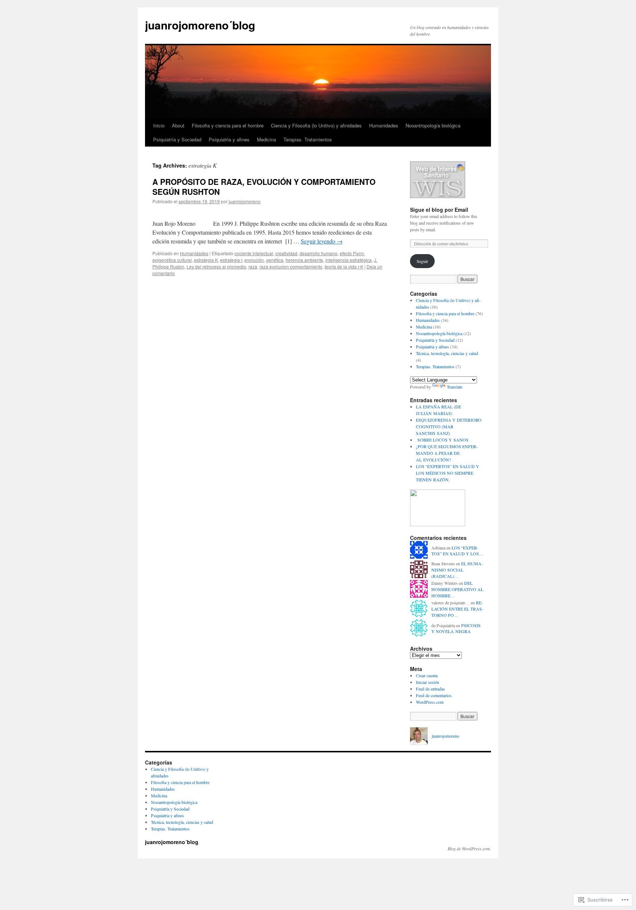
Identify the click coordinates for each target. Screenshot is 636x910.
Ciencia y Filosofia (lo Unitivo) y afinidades (316, 125)
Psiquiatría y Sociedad (177, 139)
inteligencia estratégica (348, 260)
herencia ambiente (304, 260)
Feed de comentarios (434, 695)
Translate (454, 387)
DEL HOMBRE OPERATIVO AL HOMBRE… (457, 589)
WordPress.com (430, 702)
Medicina (266, 139)
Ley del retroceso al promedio (216, 266)
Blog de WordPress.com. (469, 848)
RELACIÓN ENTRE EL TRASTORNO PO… (457, 609)
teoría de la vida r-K (344, 266)
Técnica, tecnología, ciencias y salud (447, 353)
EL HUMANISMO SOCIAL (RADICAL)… (457, 570)
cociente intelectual (253, 253)
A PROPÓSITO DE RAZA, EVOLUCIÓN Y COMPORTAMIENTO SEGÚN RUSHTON (263, 186)
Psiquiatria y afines (229, 139)
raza (252, 266)
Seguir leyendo (322, 241)
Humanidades (383, 125)
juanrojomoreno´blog (200, 25)
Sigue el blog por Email (439, 209)
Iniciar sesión (427, 682)
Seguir (422, 261)
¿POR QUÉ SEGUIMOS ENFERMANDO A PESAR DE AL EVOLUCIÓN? (447, 453)
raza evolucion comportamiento (290, 266)
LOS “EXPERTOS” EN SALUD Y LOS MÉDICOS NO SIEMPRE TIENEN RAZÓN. (447, 472)
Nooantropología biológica (433, 125)
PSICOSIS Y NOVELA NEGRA (456, 628)
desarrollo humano (319, 253)
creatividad (286, 253)
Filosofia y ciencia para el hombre (228, 125)
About (178, 125)
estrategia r (231, 260)
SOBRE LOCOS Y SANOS (442, 440)
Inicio (159, 125)
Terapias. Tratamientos (307, 139)
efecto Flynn (352, 253)
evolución (254, 260)
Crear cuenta (427, 675)
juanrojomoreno (245, 201)
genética (274, 260)
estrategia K (206, 260)
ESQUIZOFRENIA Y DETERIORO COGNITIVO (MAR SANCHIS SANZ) (448, 426)
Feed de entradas (430, 689)
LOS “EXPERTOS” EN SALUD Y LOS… (457, 551)
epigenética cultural (172, 260)
